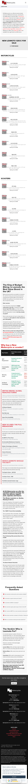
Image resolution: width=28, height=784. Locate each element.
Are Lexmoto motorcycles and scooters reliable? (15, 594)
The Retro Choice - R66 (7, 476)
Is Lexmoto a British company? (11, 602)
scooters (7, 18)
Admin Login (3, 746)
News (14, 736)
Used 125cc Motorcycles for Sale (14, 733)
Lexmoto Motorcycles (14, 730)
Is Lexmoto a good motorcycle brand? (13, 598)
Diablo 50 (16, 30)
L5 (21, 30)
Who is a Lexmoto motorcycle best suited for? (15, 619)
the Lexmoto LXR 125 (8, 332)
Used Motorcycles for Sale (14, 735)
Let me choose (17, 773)
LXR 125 (18, 19)
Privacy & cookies (9, 746)
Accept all (14, 776)
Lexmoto (14, 729)
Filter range (14, 46)
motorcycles (21, 16)
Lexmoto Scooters (14, 732)
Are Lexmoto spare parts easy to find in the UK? (15, 607)
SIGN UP (14, 683)
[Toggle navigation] (25, 3)
